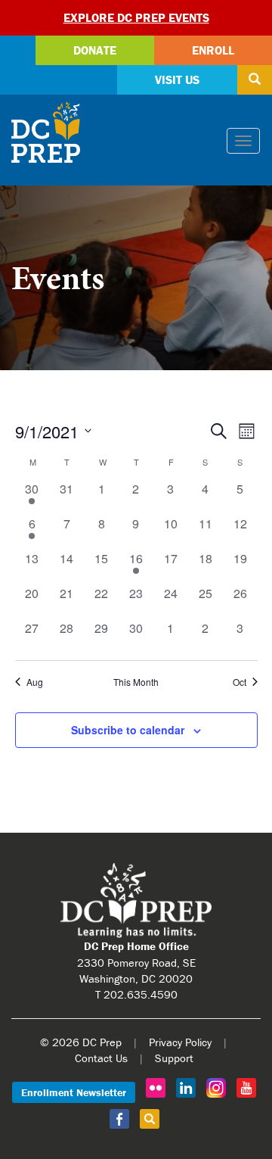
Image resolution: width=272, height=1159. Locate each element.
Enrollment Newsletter (73, 1092)
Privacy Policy (180, 1042)
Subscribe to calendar (127, 729)
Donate (94, 50)
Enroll (213, 50)
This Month (136, 682)
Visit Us (177, 79)
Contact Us (101, 1058)
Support (174, 1058)
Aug (34, 682)
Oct (239, 682)
